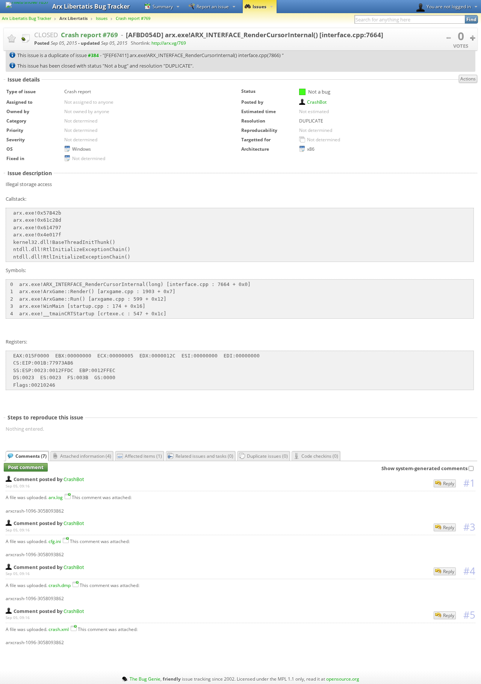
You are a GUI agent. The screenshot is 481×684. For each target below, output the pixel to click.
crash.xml (58, 629)
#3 (469, 527)
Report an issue (213, 6)
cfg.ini (54, 541)
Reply (448, 483)
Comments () (31, 456)
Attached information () (85, 456)
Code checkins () (319, 456)
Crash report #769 (133, 18)
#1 (469, 483)
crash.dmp (59, 585)
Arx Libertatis (73, 18)
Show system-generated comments (424, 468)
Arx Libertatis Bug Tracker (26, 18)
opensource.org (342, 679)
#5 (469, 615)
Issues (259, 6)
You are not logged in (449, 6)
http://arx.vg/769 (168, 43)
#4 (469, 571)
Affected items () (143, 456)
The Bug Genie (145, 679)
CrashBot (317, 102)
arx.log (55, 497)
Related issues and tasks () (204, 456)
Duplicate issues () (267, 456)
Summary (163, 6)
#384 (93, 55)
